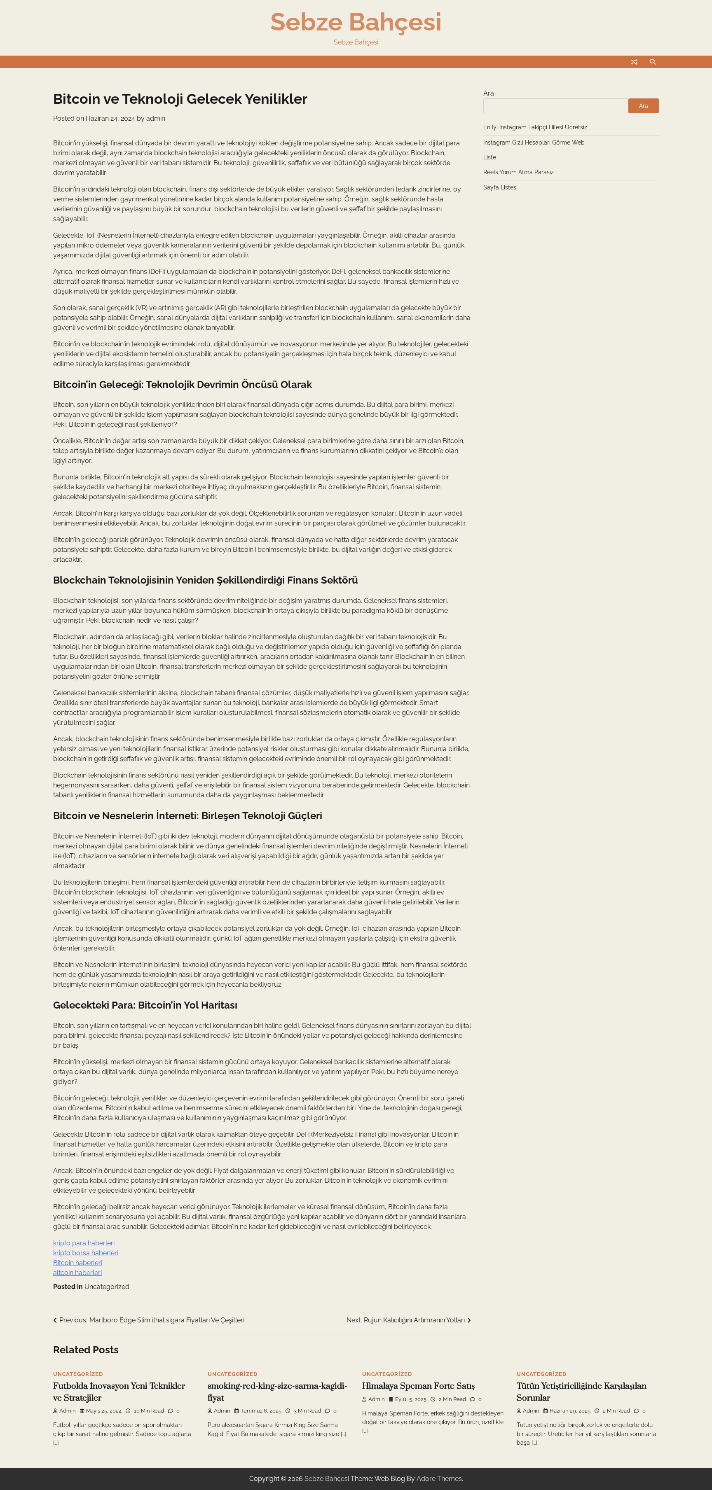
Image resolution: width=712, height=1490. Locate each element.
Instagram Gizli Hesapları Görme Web (534, 142)
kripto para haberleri (84, 1243)
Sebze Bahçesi (356, 21)
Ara (488, 93)
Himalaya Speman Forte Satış (418, 1386)
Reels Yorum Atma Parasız (518, 172)
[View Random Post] (634, 62)
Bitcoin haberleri (77, 1263)
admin (155, 118)
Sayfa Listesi (500, 187)
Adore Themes (439, 1479)
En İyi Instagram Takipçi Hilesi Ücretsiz (535, 127)
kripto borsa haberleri (85, 1253)
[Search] (652, 62)
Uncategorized (106, 1287)
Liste (489, 157)
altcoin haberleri (77, 1273)
